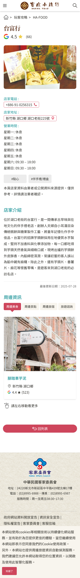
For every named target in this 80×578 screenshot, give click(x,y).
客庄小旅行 (39, 5)
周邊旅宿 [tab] (49, 306)
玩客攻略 (20, 17)
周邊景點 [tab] (30, 306)
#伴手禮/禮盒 (40, 179)
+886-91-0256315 (19, 104)
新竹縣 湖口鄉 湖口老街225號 (28, 118)
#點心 (15, 179)
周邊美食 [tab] (12, 306)
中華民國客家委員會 (40, 467)
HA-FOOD (40, 17)
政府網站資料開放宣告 (20, 517)
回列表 (43, 428)
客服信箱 (48, 523)
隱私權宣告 (12, 523)
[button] (4, 5)
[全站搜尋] (75, 5)
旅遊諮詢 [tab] (67, 306)
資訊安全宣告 (50, 517)
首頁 (6, 17)
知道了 (9, 571)
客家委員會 (31, 523)
